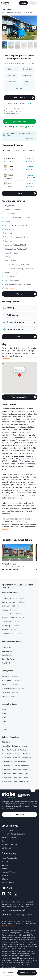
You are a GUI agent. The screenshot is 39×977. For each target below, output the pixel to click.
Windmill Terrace (9, 564)
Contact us (19, 814)
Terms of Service (9, 872)
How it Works (7, 830)
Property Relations (9, 844)
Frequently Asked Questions (13, 834)
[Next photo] (34, 27)
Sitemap (5, 879)
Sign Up (23, 3)
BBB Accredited (8, 882)
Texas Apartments (9, 858)
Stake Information (8, 926)
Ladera (6, 9)
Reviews (5, 868)
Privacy (5, 875)
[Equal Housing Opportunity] (24, 795)
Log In (33, 3)
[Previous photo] (4, 27)
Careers (5, 865)
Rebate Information (9, 837)
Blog (3, 841)
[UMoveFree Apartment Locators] (8, 795)
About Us (5, 861)
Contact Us (9, 973)
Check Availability (30, 159)
